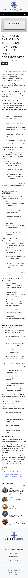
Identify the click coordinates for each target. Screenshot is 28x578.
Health (11, 488)
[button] (25, 14)
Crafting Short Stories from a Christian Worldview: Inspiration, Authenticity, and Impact (16, 515)
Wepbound (7, 469)
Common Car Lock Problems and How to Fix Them (16, 507)
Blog (10, 504)
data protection (10, 345)
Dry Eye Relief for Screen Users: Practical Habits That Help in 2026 (16, 500)
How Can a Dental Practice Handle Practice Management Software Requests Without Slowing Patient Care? (17, 492)
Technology (4, 63)
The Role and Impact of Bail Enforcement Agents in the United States (17, 523)
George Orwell (4, 60)
